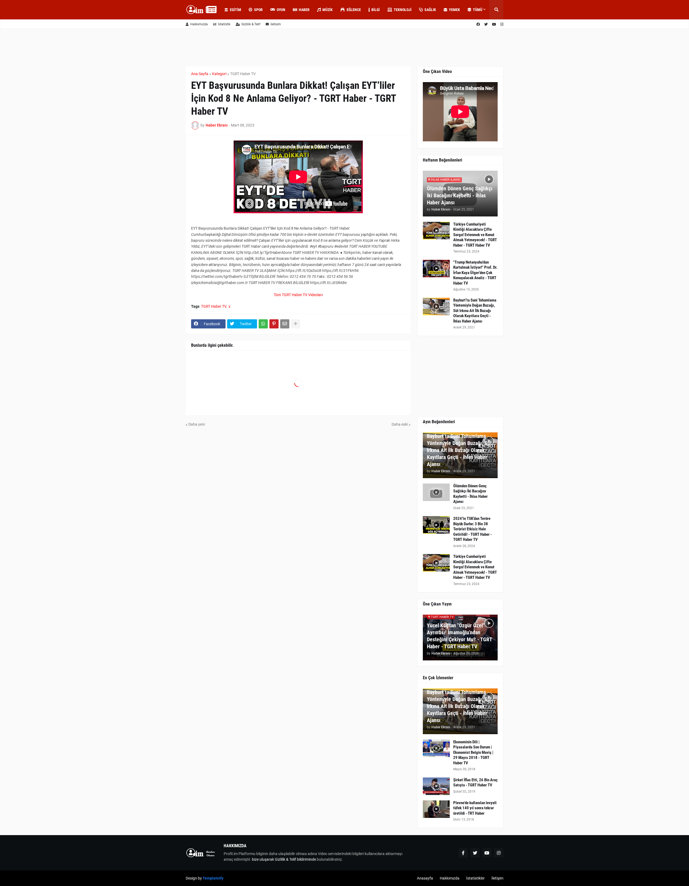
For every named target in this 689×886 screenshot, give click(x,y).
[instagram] (501, 24)
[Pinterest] (274, 323)
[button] (496, 9)
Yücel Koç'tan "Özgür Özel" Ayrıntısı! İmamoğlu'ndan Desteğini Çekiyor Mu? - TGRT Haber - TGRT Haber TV (459, 636)
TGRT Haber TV (243, 74)
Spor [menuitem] (258, 10)
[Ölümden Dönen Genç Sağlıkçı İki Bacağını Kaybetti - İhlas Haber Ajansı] (436, 492)
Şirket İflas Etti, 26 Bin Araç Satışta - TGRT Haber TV (475, 783)
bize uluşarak (263, 859)
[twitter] (486, 24)
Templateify (213, 878)
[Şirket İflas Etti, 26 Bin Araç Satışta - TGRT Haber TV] (436, 786)
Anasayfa (425, 878)
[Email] (284, 323)
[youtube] (494, 24)
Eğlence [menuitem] (354, 10)
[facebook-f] (463, 852)
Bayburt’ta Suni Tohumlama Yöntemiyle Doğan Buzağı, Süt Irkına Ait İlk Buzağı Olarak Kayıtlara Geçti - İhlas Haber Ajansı (474, 311)
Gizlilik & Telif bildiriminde (296, 859)
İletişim (497, 878)
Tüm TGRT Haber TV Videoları (298, 295)
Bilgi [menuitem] (375, 10)
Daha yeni (196, 424)
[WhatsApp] (263, 323)
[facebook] (478, 24)
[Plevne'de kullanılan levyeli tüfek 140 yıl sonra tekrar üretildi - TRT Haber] (436, 809)
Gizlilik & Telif (250, 24)
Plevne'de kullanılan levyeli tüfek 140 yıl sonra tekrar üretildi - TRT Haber (475, 808)
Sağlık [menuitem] (430, 10)
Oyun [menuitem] (281, 10)
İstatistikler (475, 878)
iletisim (275, 24)
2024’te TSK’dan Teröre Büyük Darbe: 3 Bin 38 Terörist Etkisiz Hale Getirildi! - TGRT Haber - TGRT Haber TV (472, 529)
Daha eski (400, 424)
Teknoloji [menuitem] (403, 10)
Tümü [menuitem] (477, 10)
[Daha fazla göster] (295, 323)
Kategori (219, 74)
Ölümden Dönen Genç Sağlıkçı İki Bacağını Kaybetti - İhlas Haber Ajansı (459, 195)
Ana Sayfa (199, 74)
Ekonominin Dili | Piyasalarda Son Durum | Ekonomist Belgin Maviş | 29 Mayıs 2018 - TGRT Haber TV (473, 752)
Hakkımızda (199, 24)
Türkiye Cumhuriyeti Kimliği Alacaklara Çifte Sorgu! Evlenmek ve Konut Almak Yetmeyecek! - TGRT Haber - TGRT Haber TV (475, 235)
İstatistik (224, 24)
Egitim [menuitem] (235, 10)
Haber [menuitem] (304, 10)
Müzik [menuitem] (327, 10)
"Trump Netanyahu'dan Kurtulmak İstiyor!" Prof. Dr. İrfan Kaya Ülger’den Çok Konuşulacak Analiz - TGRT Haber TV (475, 273)
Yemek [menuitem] (454, 10)
